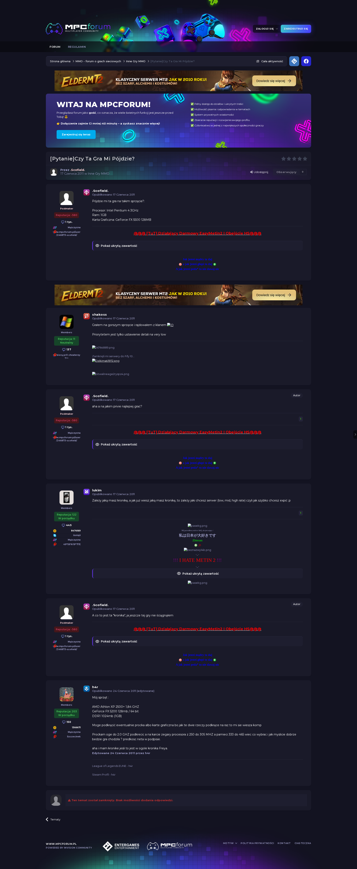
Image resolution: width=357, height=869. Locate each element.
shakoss (99, 314)
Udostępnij (260, 172)
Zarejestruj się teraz (76, 134)
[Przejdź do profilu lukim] (67, 498)
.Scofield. (100, 191)
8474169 (76, 530)
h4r (95, 687)
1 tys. (69, 221)
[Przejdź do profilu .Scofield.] (53, 172)
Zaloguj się (265, 28)
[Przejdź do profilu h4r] (67, 694)
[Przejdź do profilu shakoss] (67, 322)
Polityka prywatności (257, 843)
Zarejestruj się (296, 28)
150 (68, 721)
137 (68, 349)
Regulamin (77, 46)
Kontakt (284, 843)
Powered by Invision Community (69, 847)
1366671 (76, 727)
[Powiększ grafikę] (170, 325)
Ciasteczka (303, 843)
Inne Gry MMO (98, 173)
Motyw (228, 843)
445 (68, 525)
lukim (97, 490)
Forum (55, 46)
